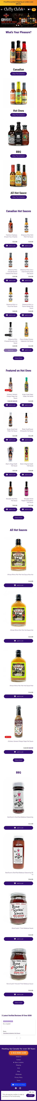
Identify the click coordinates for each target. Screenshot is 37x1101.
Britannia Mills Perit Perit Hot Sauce (27, 241)
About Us (18, 1061)
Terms (18, 1085)
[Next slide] (34, 22)
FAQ (18, 1073)
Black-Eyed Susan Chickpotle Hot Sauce (26, 435)
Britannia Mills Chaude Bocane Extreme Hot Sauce (11, 276)
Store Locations (19, 1067)
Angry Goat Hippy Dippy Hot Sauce (27, 400)
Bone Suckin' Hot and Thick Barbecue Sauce (20, 989)
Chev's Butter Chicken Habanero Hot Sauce (26, 345)
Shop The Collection (18, 79)
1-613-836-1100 (18, 1057)
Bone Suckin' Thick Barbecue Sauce (22, 933)
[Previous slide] (2, 22)
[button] (17, 1043)
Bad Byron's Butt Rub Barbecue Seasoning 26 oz (19, 878)
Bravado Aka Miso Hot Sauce (11, 504)
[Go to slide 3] (20, 30)
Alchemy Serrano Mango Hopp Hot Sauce (12, 401)
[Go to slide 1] (16, 30)
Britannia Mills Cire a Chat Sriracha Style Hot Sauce (26, 276)
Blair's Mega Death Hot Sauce (11, 470)
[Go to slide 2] (18, 30)
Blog (18, 1076)
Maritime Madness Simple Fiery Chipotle (10, 241)
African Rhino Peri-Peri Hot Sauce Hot (21, 635)
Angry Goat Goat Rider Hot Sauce (12, 435)
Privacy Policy (18, 1082)
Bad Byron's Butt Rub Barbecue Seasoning (20, 822)
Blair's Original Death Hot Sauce (26, 470)
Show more (18, 522)
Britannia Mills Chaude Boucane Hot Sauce (10, 346)
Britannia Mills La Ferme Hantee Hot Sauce (27, 311)
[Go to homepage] (13, 11)
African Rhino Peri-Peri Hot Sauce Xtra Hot (20, 579)
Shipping (18, 1070)
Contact (18, 1064)
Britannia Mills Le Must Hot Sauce (12, 310)
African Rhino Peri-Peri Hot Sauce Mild (21, 690)
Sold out (10, 355)
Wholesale (18, 1079)
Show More (18, 363)
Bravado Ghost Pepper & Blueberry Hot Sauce (27, 505)
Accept (30, 1095)
